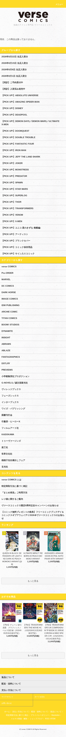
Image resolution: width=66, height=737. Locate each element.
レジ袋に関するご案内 (12, 499)
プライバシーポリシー (40, 715)
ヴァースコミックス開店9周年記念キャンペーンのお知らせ (30, 505)
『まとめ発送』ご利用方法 (14, 492)
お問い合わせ (7, 703)
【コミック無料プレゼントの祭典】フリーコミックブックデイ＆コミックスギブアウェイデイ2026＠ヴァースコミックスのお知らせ (33, 515)
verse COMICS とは (11, 479)
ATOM (52, 719)
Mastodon (55, 715)
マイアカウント (7, 697)
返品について (55, 712)
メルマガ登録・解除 (19, 719)
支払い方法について (20, 712)
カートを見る (40, 697)
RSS (47, 719)
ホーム (7, 712)
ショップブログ (36, 719)
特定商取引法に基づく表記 (14, 486)
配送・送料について (39, 712)
